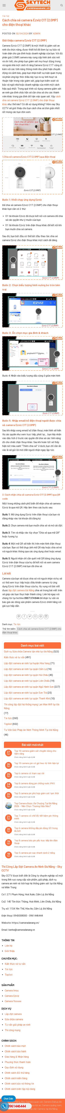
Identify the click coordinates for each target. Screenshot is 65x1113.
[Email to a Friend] (35, 616)
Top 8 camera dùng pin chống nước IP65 (34, 783)
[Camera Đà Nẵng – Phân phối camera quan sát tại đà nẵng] (32, 5)
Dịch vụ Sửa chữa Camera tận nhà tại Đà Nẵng (28, 651)
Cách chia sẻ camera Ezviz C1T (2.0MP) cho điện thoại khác (31, 631)
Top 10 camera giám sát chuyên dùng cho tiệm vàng (35, 752)
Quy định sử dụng (14, 1067)
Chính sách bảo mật (15, 1045)
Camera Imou (12, 990)
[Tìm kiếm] (61, 5)
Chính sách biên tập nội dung (20, 1089)
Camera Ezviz (12, 995)
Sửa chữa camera (14, 1019)
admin (36, 33)
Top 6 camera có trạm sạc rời (29, 773)
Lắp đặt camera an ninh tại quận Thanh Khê (27, 698)
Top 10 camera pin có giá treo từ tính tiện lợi (36, 763)
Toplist (8, 724)
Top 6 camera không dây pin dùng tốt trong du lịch (36, 829)
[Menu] (4, 5)
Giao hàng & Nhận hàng (17, 1056)
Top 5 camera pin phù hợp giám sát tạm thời (36, 793)
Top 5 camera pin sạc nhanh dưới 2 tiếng (34, 852)
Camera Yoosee (13, 1001)
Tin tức (5, 16)
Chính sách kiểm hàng (16, 1078)
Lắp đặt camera (13, 1014)
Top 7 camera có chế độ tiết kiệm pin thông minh (36, 817)
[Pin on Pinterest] (40, 616)
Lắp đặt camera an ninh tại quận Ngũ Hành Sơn (29, 686)
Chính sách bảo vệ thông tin (19, 1083)
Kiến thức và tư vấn (14, 657)
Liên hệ (8, 945)
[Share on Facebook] (24, 616)
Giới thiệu (10, 951)
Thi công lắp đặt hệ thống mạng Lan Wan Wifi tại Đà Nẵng (31, 706)
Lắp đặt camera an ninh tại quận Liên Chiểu (27, 680)
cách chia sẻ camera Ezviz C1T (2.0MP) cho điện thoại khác (31, 100)
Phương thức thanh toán (18, 1062)
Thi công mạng (12, 1030)
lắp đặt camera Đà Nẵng (21, 590)
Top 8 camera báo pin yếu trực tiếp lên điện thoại (36, 842)
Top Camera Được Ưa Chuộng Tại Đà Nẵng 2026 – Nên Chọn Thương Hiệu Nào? (35, 805)
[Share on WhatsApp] (18, 616)
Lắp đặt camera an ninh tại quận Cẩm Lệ (25, 669)
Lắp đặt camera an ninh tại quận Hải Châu (26, 675)
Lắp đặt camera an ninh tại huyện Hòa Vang (27, 663)
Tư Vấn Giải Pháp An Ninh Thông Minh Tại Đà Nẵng (31, 730)
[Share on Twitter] (29, 616)
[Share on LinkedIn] (46, 616)
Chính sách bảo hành (15, 1051)
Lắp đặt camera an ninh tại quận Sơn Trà (25, 692)
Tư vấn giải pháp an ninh (17, 1024)
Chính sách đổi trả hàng (17, 1072)
